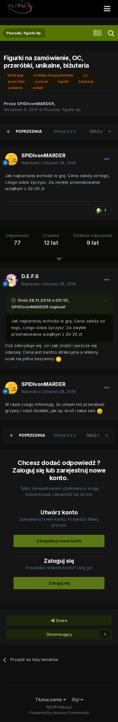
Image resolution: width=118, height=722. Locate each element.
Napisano (48, 162)
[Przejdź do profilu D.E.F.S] (11, 280)
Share (60, 620)
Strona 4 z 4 (66, 131)
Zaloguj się (59, 582)
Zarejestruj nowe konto (59, 540)
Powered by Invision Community (59, 712)
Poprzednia (29, 131)
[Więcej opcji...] (106, 159)
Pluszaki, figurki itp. (62, 109)
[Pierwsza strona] (8, 131)
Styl (76, 699)
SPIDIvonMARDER (29, 306)
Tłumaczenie (49, 699)
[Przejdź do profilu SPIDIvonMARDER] (11, 159)
